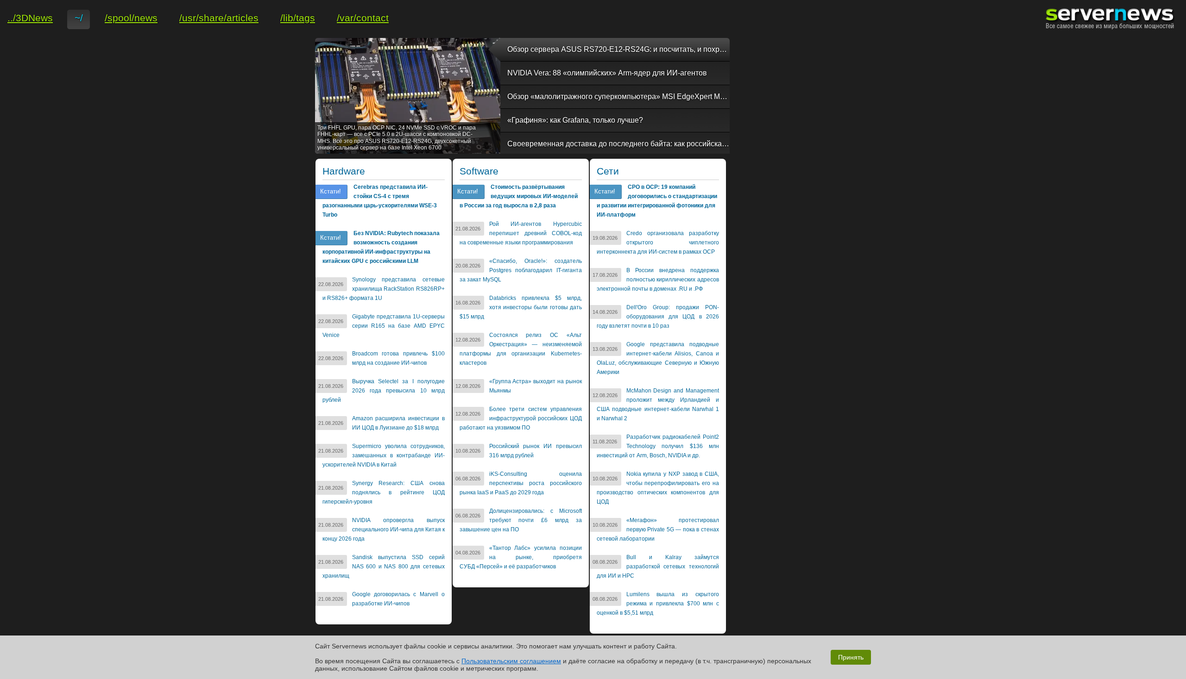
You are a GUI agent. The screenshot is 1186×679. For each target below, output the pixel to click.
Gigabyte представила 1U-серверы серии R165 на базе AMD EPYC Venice (383, 325)
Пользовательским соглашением (511, 661)
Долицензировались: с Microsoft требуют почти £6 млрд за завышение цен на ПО (521, 520)
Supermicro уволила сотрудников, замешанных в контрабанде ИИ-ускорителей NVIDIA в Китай (383, 455)
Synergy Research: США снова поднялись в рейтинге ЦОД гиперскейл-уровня (383, 492)
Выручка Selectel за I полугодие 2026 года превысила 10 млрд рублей (383, 390)
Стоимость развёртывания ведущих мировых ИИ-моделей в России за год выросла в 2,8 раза (519, 196)
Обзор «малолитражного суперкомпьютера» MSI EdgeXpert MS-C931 (618, 96)
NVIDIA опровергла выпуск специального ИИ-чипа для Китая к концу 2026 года (383, 529)
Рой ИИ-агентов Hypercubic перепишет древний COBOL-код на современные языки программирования (521, 233)
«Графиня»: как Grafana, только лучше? (575, 120)
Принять (851, 657)
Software (479, 171)
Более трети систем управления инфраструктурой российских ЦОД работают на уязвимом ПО (521, 418)
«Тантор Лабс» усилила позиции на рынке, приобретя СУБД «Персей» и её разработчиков (521, 557)
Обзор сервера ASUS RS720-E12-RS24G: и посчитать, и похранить (618, 49)
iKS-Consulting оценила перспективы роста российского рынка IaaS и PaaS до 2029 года (521, 483)
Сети (608, 171)
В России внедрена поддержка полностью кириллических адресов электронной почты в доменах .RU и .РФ (658, 279)
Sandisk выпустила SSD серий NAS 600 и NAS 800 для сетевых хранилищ (383, 566)
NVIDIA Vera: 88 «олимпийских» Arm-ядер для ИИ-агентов (607, 73)
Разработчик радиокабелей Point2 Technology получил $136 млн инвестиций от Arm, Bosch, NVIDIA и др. (658, 446)
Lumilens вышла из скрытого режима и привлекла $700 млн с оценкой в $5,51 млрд (658, 603)
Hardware (343, 171)
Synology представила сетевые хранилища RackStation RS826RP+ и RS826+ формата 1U (383, 288)
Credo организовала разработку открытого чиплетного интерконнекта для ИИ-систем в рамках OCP (658, 242)
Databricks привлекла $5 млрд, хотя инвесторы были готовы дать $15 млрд (521, 307)
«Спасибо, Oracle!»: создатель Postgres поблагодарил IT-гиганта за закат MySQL (521, 270)
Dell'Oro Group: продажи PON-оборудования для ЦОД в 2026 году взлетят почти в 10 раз (658, 316)
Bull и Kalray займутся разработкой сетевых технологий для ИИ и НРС (658, 566)
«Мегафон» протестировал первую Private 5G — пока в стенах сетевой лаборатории (658, 529)
